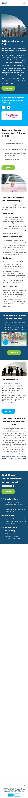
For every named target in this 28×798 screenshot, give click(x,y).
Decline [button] (17, 795)
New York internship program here (14, 458)
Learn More (8, 411)
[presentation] (3, 107)
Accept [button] (10, 795)
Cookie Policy (21, 791)
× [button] (25, 786)
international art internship (17, 451)
